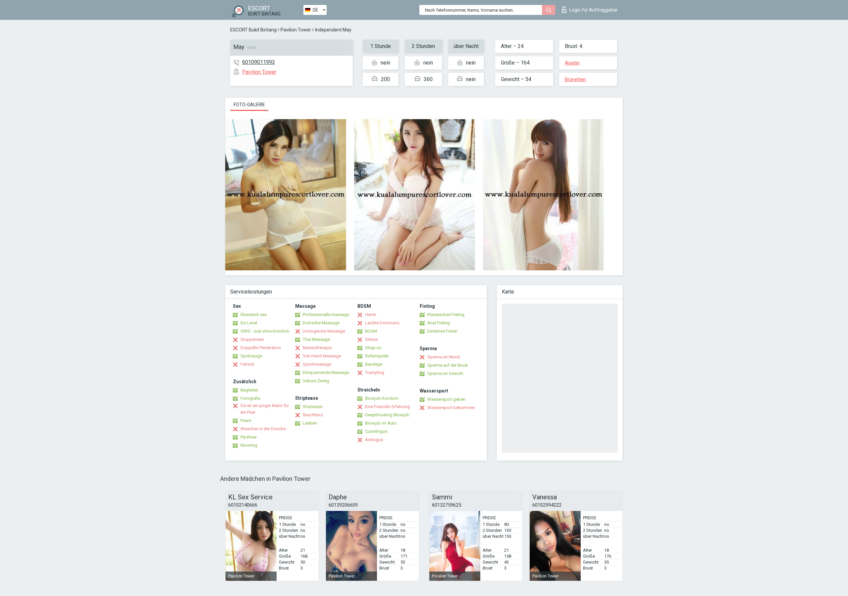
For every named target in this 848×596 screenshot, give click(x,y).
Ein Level (248, 322)
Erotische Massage (321, 322)
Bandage (373, 364)
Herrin (370, 314)
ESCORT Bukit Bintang (253, 29)
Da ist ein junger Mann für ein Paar (264, 409)
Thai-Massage (316, 339)
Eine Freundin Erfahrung (387, 406)
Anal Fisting (438, 322)
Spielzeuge (251, 355)
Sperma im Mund (443, 356)
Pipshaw (248, 437)
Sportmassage (317, 364)
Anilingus (374, 439)
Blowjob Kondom (381, 398)
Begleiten (249, 390)
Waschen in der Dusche (263, 428)
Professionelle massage (326, 314)
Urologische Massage (324, 331)
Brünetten (575, 79)
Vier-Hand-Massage (322, 355)
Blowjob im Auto (381, 423)
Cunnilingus (376, 431)
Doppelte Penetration (260, 347)
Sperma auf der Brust (447, 365)
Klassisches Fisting (445, 314)
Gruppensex (252, 339)
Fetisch (247, 364)
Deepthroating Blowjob (387, 414)
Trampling (374, 372)
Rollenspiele (377, 355)
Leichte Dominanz (382, 322)
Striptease (312, 406)
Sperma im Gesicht (445, 373)
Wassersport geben (446, 399)
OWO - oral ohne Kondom (264, 331)
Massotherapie (317, 347)
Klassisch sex (253, 314)
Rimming (248, 445)
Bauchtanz (313, 414)
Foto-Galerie (249, 104)
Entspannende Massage (326, 372)
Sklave (371, 339)
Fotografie (250, 398)
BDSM (371, 331)
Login (593, 10)
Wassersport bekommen (451, 407)
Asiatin (572, 63)
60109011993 (258, 62)
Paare (245, 420)
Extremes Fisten (442, 331)
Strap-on (373, 347)
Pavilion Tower (296, 29)
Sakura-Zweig (316, 380)
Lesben (310, 423)
